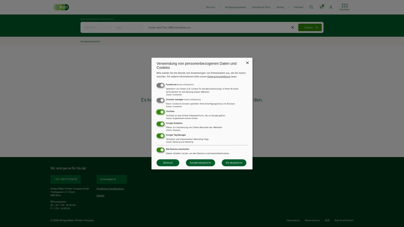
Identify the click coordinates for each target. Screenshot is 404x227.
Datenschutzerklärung (219, 76)
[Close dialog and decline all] (247, 62)
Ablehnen (168, 162)
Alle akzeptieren (234, 162)
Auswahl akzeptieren (200, 162)
